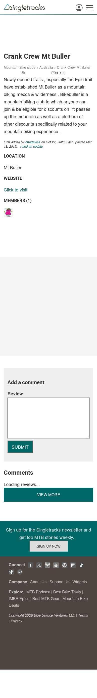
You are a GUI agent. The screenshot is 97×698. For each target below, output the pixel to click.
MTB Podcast (38, 592)
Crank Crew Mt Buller (74, 67)
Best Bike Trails (67, 592)
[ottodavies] (9, 212)
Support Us (59, 581)
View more (48, 494)
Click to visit (15, 189)
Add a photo (35, 73)
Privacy (16, 620)
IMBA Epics (19, 598)
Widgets (79, 581)
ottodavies (32, 142)
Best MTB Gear (45, 598)
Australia (46, 67)
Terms (83, 615)
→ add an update (30, 146)
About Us (38, 581)
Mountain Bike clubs (19, 67)
